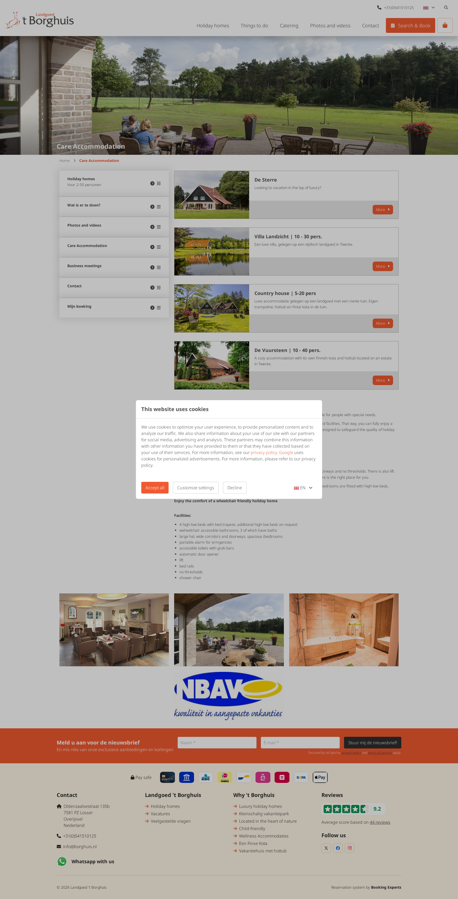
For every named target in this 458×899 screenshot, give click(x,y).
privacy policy (264, 452)
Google (286, 452)
